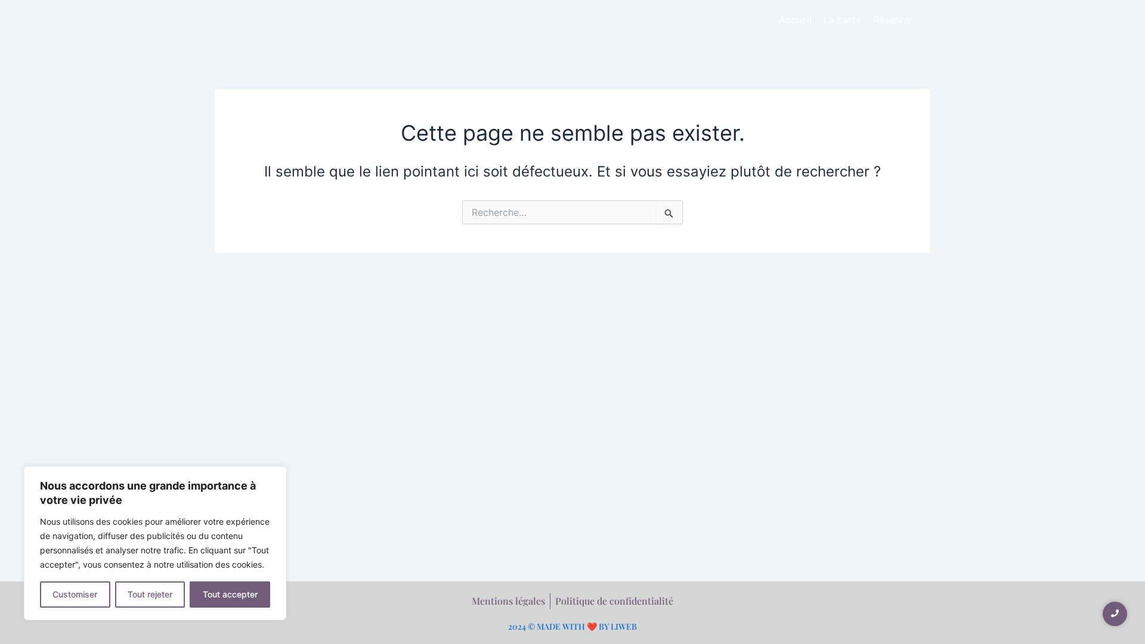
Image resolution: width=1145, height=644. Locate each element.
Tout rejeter (150, 594)
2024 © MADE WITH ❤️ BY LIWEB (572, 626)
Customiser (74, 594)
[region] (155, 543)
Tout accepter (230, 594)
